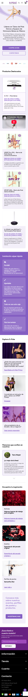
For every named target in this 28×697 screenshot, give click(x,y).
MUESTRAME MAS (14, 616)
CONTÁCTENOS (14, 53)
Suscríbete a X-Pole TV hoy (13, 370)
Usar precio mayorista (11, 430)
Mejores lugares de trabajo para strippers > (13, 520)
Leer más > (8, 587)
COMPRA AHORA (14, 48)
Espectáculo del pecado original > (12, 555)
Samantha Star (9, 582)
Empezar (7, 401)
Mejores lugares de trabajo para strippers (13, 512)
